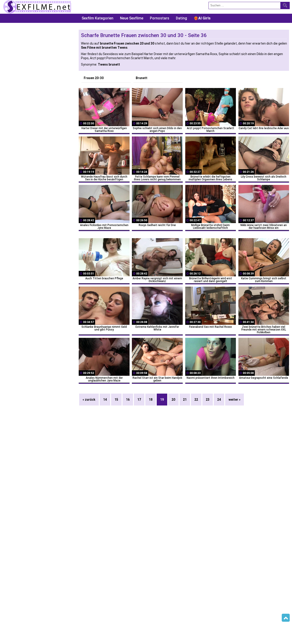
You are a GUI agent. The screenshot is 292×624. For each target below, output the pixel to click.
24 (219, 399)
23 (207, 399)
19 (162, 399)
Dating (181, 18)
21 (185, 399)
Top (286, 618)
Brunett (141, 78)
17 (139, 399)
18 (150, 399)
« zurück (89, 399)
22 (196, 399)
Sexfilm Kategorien (97, 18)
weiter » (234, 399)
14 (105, 399)
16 (128, 399)
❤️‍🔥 (202, 18)
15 (116, 399)
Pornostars (159, 18)
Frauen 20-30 (94, 78)
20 (173, 399)
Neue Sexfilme (131, 18)
